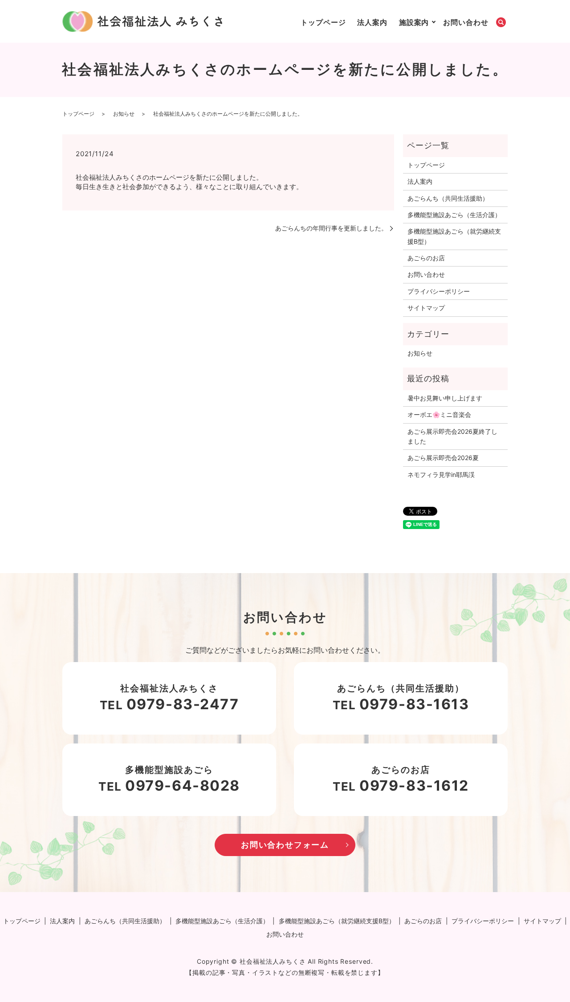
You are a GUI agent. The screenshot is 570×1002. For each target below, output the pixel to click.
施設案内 (414, 22)
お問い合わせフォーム (285, 844)
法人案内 (372, 22)
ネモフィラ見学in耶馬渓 (441, 474)
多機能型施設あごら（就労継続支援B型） (454, 236)
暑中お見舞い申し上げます (444, 398)
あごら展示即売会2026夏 (443, 457)
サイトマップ (426, 307)
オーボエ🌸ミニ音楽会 (439, 414)
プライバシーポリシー (438, 291)
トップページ (323, 22)
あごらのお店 (426, 258)
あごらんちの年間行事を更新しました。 (331, 228)
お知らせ (123, 113)
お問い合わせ (466, 22)
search (501, 22)
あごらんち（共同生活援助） (448, 198)
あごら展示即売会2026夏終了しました (452, 436)
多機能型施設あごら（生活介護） (454, 214)
